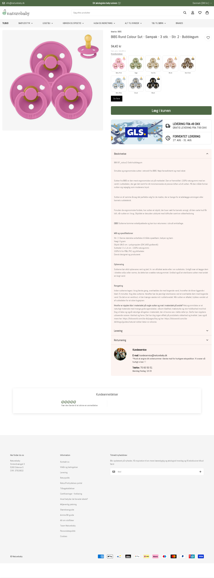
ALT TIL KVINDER (132, 23)
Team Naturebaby (68, 525)
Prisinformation (117, 54)
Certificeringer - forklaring (71, 493)
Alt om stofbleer (67, 520)
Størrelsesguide (67, 509)
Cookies (63, 536)
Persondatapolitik (67, 531)
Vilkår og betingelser (69, 467)
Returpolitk (65, 477)
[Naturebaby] (16, 13)
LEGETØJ (46, 23)
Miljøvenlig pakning (68, 504)
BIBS (120, 31)
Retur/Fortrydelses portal (71, 483)
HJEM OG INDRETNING (103, 23)
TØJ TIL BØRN (157, 23)
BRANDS (179, 23)
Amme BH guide (67, 515)
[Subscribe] (200, 471)
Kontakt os (64, 461)
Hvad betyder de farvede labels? (74, 499)
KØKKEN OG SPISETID (72, 23)
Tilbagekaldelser (67, 488)
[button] (207, 12)
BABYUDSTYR (24, 23)
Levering (64, 472)
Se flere (116, 98)
